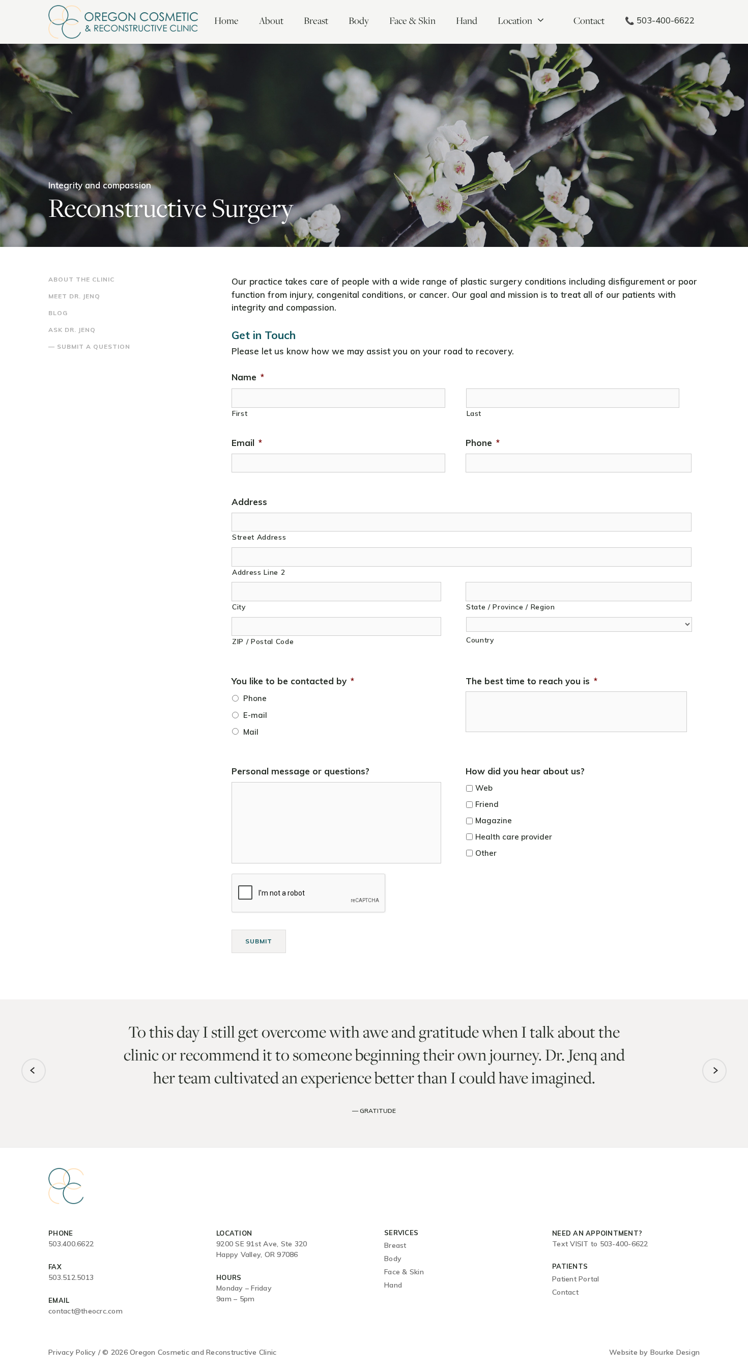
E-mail (255, 715)
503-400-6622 (660, 20)
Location (515, 20)
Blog (58, 313)
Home (226, 20)
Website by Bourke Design (654, 1352)
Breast (316, 20)
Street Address (259, 537)
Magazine (493, 820)
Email (247, 442)
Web (484, 788)
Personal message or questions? (300, 771)
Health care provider (513, 837)
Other (486, 853)
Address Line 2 (258, 572)
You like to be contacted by (293, 681)
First (239, 413)
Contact (589, 20)
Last (474, 413)
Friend (487, 804)
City (239, 606)
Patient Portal (575, 1278)
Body (359, 20)
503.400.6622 (71, 1243)
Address (249, 501)
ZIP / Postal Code (263, 641)
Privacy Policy (72, 1352)
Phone (483, 442)
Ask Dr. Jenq (72, 329)
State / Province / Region (510, 606)
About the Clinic (81, 279)
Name (248, 377)
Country (480, 639)
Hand (466, 20)
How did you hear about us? (525, 771)
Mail (250, 732)
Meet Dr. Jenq (74, 296)
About (271, 20)
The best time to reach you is (531, 681)
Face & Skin (412, 20)
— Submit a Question (89, 346)
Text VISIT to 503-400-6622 (600, 1243)
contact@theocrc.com (85, 1311)
